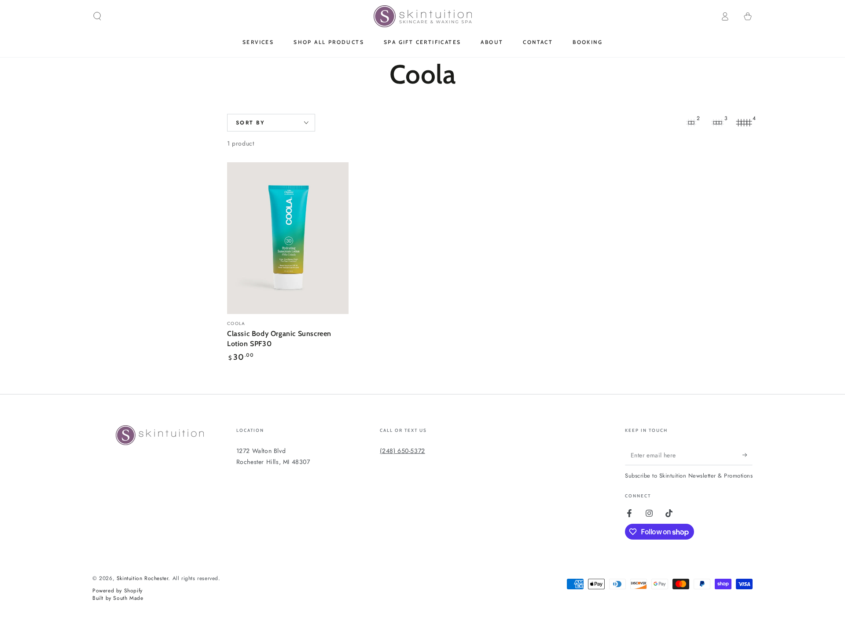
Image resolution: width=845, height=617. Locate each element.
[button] (97, 16)
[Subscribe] (747, 455)
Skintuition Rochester (143, 578)
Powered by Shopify (117, 591)
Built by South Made (117, 598)
